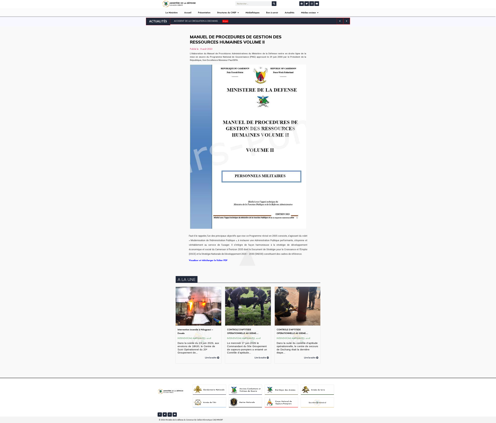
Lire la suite (210, 357)
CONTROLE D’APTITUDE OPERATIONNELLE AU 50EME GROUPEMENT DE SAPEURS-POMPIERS (246, 333)
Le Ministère (171, 12)
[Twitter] (306, 3)
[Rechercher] (274, 3)
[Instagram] (311, 3)
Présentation (204, 12)
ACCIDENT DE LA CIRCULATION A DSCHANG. (201, 21)
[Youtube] (316, 3)
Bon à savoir (272, 12)
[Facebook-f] (160, 414)
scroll (209, 338)
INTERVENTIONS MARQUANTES (192, 338)
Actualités (289, 12)
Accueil (187, 12)
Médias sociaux (308, 12)
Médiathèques (252, 12)
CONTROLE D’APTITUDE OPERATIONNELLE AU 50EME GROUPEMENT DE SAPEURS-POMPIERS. (296, 333)
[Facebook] (301, 3)
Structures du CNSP (226, 12)
